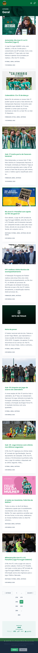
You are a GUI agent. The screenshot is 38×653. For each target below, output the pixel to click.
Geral (12, 61)
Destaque (8, 233)
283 (21, 606)
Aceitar (15, 649)
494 (19, 615)
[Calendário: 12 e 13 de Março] (19, 81)
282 (16, 606)
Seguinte (30, 593)
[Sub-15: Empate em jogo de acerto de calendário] (19, 371)
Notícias (17, 61)
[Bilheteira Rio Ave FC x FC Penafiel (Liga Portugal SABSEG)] (19, 543)
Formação (8, 117)
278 (16, 597)
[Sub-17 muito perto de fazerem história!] (19, 138)
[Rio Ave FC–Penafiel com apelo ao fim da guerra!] (19, 198)
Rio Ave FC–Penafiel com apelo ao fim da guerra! (18, 213)
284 (16, 610)
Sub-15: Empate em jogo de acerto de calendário (16, 388)
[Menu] (35, 3)
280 (16, 601)
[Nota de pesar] (19, 315)
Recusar (23, 649)
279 (21, 597)
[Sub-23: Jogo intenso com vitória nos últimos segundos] (19, 431)
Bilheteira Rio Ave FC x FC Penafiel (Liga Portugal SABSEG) (18, 558)
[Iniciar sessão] (31, 3)
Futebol (7, 61)
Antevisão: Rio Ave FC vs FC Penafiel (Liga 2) (16, 41)
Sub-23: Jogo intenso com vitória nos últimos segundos (19, 446)
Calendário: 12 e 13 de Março (16, 95)
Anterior (8, 593)
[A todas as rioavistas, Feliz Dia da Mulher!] (19, 486)
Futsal (14, 117)
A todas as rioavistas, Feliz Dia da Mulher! (19, 501)
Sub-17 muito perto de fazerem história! (18, 155)
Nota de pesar (11, 329)
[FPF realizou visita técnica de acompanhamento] (19, 255)
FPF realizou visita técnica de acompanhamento (17, 270)
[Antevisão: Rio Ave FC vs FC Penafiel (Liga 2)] (19, 26)
